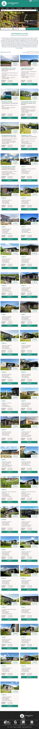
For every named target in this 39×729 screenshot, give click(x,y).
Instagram (32, 723)
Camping (12, 8)
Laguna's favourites (28, 8)
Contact (35, 8)
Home (3, 8)
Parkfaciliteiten (19, 8)
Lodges (7, 8)
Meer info (29, 442)
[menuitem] (3, 8)
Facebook (24, 723)
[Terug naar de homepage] (10, 3)
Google (15, 723)
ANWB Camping (7, 723)
